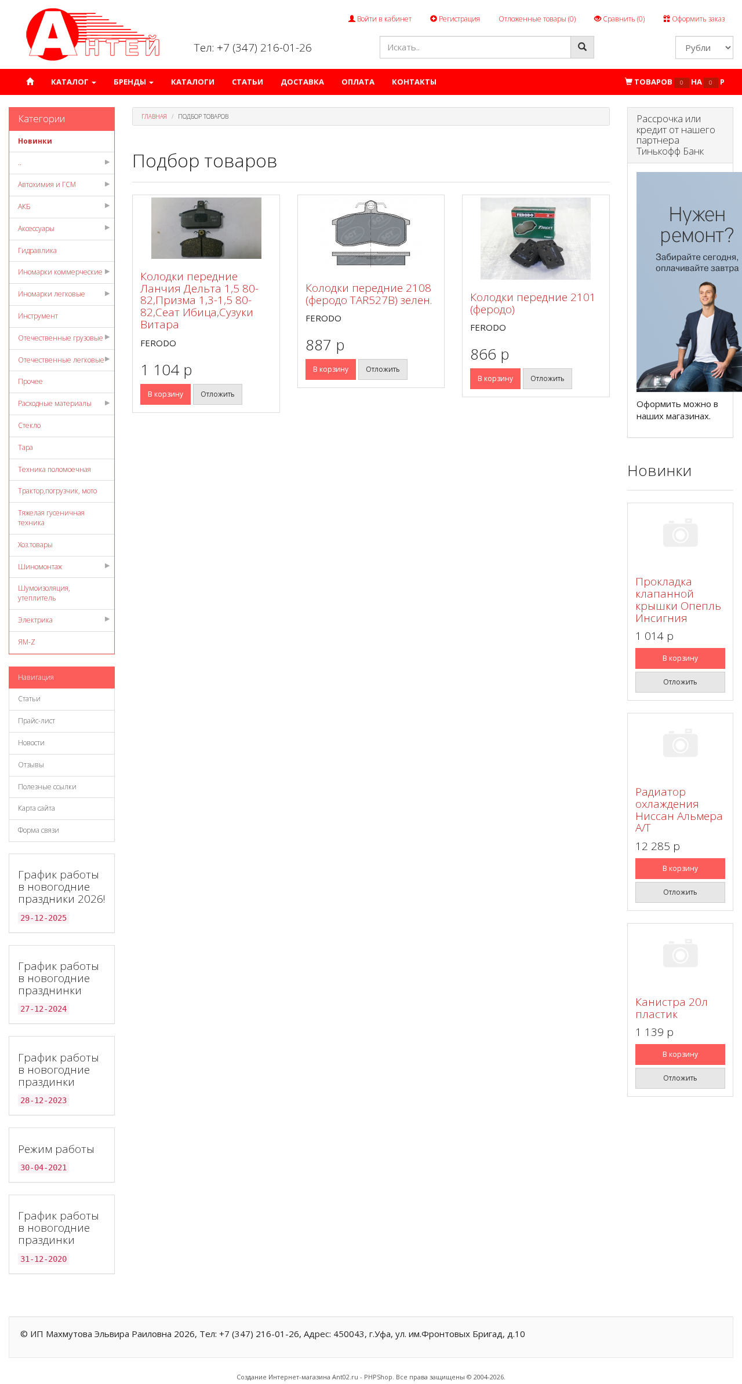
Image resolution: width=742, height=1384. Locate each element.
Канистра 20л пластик (671, 1007)
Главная (154, 116)
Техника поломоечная (54, 469)
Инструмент (38, 316)
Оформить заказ (697, 19)
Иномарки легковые (51, 294)
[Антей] (92, 34)
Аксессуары (36, 228)
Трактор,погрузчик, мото (57, 491)
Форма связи (38, 830)
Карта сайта (36, 808)
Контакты (414, 81)
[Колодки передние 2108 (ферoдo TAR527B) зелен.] (371, 233)
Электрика (35, 620)
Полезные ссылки (47, 787)
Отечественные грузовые (60, 338)
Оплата (357, 81)
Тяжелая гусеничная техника (51, 518)
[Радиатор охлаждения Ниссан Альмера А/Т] (680, 745)
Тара (25, 447)
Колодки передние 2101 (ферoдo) (533, 303)
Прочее (30, 381)
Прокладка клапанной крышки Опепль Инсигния (678, 599)
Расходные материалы (55, 403)
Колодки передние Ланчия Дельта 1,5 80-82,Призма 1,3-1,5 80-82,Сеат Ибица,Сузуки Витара (199, 300)
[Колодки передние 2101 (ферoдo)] (535, 238)
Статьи (247, 81)
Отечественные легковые (61, 360)
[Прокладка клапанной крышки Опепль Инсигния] (680, 535)
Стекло (29, 425)
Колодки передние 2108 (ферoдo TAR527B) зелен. (368, 293)
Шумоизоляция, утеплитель (44, 593)
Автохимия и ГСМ (47, 184)
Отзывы (31, 765)
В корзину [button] (165, 394)
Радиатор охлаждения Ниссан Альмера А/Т (679, 810)
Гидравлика (37, 250)
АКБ (24, 206)
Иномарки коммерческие (60, 272)
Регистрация (458, 19)
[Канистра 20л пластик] (680, 955)
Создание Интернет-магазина (283, 1376)
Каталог (70, 81)
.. (19, 162)
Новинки (35, 141)
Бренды (131, 81)
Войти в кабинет (383, 19)
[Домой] (29, 82)
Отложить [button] (218, 394)
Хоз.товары (35, 545)
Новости (31, 743)
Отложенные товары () (537, 19)
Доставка (302, 81)
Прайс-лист (36, 721)
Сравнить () (623, 19)
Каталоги (192, 81)
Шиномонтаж (40, 567)
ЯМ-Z (26, 642)
